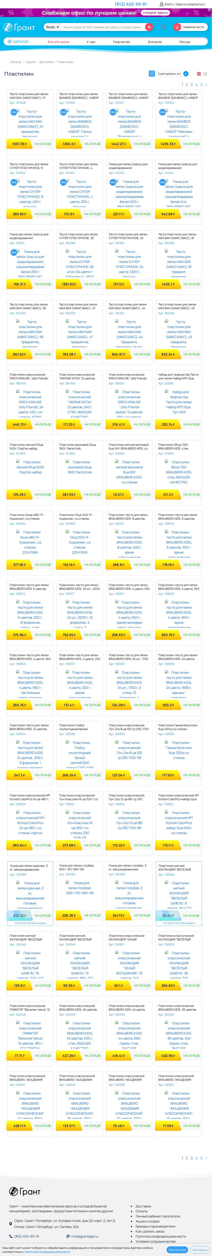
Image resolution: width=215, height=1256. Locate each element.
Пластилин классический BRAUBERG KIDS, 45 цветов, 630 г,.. (78, 1008)
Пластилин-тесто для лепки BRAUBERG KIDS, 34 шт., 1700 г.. (128, 657)
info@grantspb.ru (84, 1236)
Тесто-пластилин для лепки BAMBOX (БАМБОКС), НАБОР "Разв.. (128, 96)
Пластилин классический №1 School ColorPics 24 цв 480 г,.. (30, 797)
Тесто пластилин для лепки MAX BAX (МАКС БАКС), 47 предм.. (78, 307)
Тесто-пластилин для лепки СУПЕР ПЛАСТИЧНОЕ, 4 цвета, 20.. (78, 166)
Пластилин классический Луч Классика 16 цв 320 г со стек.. (78, 798)
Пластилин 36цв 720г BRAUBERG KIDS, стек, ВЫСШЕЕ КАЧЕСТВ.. (173, 447)
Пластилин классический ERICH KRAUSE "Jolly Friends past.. (128, 377)
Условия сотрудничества (156, 1241)
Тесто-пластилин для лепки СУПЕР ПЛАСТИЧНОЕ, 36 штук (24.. (78, 236)
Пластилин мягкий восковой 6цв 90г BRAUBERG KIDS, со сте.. (129, 447)
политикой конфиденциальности (47, 1252)
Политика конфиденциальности (161, 1236)
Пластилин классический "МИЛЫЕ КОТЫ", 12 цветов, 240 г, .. (77, 377)
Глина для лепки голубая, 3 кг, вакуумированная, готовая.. (127, 868)
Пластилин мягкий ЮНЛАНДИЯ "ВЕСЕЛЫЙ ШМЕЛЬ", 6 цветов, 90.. (175, 868)
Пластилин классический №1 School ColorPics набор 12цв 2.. (178, 798)
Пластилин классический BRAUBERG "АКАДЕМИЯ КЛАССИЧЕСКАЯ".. (27, 1078)
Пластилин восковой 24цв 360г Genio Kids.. (77, 446)
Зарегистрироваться (190, 4)
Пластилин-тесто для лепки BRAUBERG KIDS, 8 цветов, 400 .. (128, 517)
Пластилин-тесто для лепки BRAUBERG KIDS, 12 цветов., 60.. (29, 727)
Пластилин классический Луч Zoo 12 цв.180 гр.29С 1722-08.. (126, 798)
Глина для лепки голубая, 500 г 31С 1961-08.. (76, 867)
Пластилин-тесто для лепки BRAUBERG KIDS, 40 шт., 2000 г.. (79, 587)
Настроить (200, 1250)
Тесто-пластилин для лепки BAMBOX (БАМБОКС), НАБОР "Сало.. (79, 96)
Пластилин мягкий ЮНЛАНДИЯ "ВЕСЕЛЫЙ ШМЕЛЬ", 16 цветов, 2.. (26, 938)
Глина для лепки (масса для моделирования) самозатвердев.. (128, 166)
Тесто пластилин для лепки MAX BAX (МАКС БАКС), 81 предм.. (177, 236)
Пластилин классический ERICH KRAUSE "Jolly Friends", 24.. (29, 377)
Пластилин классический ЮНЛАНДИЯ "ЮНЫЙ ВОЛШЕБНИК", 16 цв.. (126, 938)
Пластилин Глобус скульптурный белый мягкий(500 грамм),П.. (75, 727)
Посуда (184, 42)
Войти (169, 4)
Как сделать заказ (150, 1231)
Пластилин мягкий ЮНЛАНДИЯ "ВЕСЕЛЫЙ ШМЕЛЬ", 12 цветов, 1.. (75, 938)
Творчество (121, 42)
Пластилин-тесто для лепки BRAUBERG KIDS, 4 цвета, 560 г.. (129, 587)
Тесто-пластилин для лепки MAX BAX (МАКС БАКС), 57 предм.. (29, 96)
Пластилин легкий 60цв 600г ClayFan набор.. (26, 446)
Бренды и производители (155, 1226)
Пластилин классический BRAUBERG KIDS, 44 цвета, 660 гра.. (127, 1008)
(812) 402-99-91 (131, 4)
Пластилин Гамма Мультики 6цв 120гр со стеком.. (177, 727)
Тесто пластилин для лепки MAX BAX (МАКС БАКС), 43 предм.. (177, 307)
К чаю (91, 42)
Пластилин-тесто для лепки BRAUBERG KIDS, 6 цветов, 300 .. (177, 517)
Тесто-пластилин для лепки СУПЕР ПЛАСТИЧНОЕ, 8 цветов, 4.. (29, 166)
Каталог (21, 41)
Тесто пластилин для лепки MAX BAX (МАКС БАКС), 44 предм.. (128, 307)
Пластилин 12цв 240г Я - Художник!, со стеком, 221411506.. (76, 517)
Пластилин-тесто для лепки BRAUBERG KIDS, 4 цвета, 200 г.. (79, 657)
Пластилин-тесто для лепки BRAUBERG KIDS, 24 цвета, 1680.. (177, 657)
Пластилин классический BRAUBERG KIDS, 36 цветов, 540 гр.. (177, 1008)
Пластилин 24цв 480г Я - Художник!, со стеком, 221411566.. (27, 517)
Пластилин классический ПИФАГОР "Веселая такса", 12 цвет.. (30, 1008)
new (14, 112)
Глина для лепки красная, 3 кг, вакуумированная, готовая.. (29, 868)
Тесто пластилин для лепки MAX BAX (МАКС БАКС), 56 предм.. (29, 307)
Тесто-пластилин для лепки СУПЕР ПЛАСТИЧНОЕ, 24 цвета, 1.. (128, 236)
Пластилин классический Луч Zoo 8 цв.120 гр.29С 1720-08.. (129, 727)
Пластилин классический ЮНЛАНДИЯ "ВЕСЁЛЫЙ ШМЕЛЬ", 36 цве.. (176, 938)
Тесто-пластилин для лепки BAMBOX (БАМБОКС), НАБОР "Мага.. (178, 96)
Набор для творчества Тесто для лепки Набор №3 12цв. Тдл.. (178, 377)
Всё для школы (58, 42)
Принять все (177, 1250)
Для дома (155, 42)
